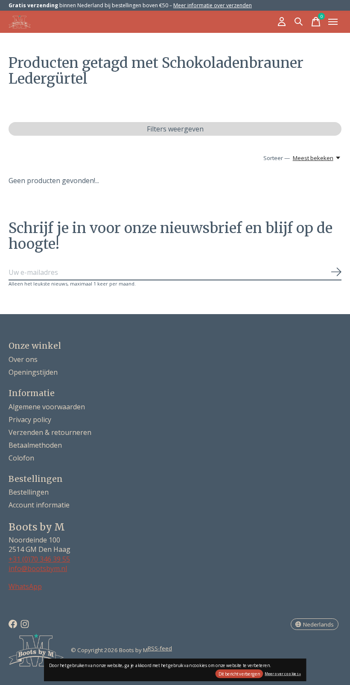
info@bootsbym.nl (38, 568)
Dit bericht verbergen (239, 674)
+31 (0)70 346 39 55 (39, 559)
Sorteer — (276, 158)
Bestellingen (29, 492)
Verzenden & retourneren (50, 432)
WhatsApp (25, 586)
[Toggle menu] (332, 21)
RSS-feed (160, 648)
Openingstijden (33, 372)
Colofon (21, 458)
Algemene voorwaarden (47, 406)
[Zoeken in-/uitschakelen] (298, 21)
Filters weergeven (175, 129)
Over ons (23, 359)
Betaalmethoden (35, 445)
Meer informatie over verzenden (212, 5)
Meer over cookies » (283, 673)
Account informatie (39, 505)
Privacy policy (30, 419)
